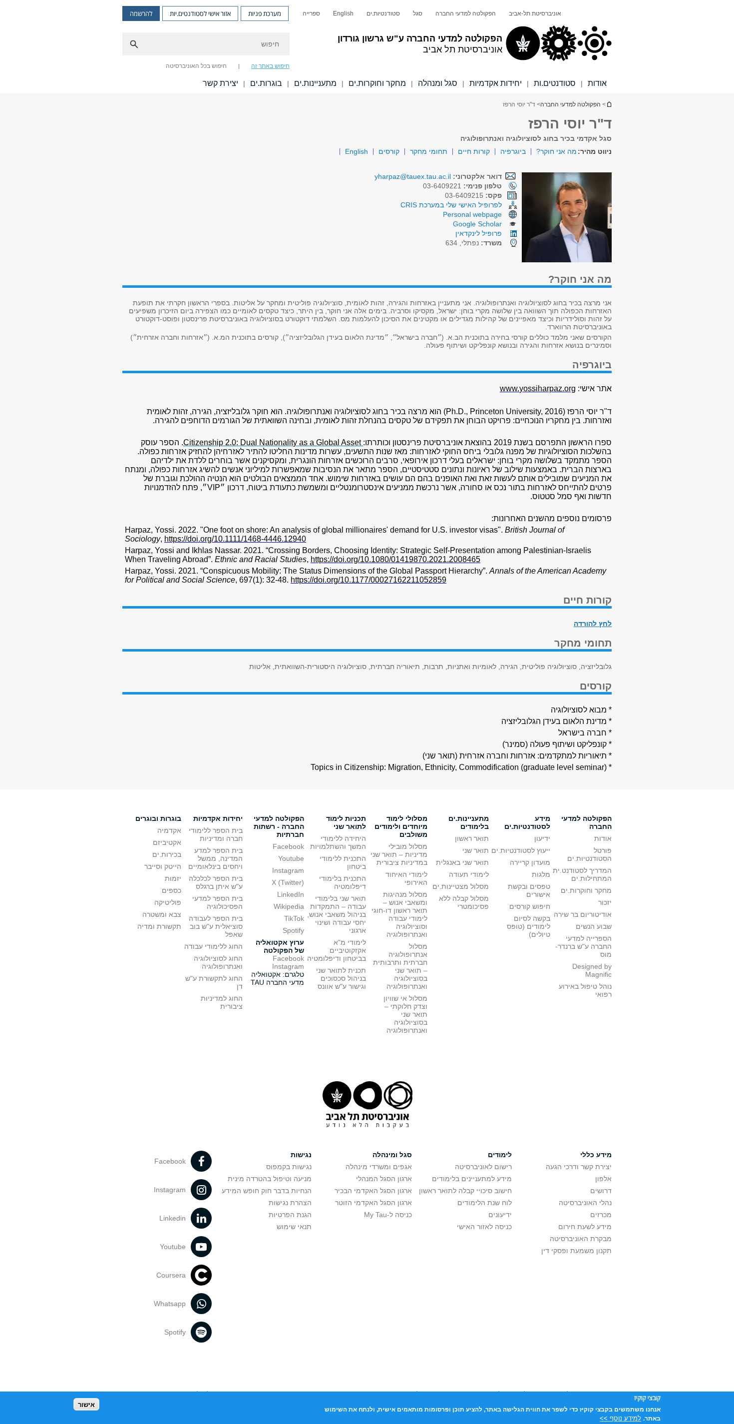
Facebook (288, 846)
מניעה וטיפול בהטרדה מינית (270, 1179)
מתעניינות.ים (315, 83)
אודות (597, 83)
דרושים (601, 1191)
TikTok (294, 918)
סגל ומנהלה (437, 83)
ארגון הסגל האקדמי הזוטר (373, 1203)
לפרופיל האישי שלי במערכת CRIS (451, 205)
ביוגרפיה (513, 151)
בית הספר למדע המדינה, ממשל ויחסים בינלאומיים (215, 858)
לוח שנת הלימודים (484, 1203)
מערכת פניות (264, 13)
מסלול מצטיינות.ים (460, 886)
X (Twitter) (288, 882)
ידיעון (542, 838)
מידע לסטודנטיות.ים (527, 822)
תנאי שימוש (294, 1227)
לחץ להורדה (593, 624)
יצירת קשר (220, 83)
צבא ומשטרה (161, 914)
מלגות (541, 874)
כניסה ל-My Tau (388, 1215)
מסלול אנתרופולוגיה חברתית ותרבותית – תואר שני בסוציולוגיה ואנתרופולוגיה (400, 966)
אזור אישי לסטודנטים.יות (200, 13)
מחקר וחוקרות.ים (377, 83)
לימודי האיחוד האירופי (406, 878)
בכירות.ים (166, 854)
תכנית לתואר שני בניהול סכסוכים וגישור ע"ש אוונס (341, 978)
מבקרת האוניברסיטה (581, 1239)
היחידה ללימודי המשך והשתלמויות (338, 842)
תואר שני (475, 850)
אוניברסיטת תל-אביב (535, 13)
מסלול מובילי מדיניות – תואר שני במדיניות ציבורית (398, 854)
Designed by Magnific (592, 970)
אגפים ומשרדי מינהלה (379, 1167)
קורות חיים (474, 151)
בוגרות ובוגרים (158, 818)
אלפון (603, 1179)
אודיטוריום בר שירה (583, 914)
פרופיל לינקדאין (478, 233)
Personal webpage (472, 214)
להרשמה (141, 13)
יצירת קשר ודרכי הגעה (579, 1167)
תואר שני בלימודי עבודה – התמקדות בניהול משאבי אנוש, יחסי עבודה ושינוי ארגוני (336, 914)
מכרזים (601, 1215)
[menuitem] (535, 13)
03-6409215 (473, 195)
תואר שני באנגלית (462, 862)
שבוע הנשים (594, 926)
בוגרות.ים (266, 83)
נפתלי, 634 (473, 243)
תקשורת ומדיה (159, 926)
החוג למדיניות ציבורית (222, 1002)
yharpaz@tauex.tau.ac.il (412, 176)
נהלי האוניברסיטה (585, 1203)
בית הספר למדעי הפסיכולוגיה (217, 902)
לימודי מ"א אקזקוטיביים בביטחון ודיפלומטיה (336, 950)
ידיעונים (500, 1215)
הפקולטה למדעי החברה (465, 13)
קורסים (388, 151)
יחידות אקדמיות (495, 83)
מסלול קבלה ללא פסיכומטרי (464, 902)
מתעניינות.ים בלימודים (468, 822)
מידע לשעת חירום (585, 1227)
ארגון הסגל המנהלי (384, 1179)
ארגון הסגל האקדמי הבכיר (373, 1191)
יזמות (173, 878)
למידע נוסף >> (620, 1418)
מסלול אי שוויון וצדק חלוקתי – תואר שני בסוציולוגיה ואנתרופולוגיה (405, 1014)
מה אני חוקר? (556, 151)
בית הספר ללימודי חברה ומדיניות (216, 834)
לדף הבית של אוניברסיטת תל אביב (608, 104)
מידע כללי (596, 1155)
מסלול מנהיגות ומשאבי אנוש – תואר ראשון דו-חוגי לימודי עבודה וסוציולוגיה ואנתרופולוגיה (399, 914)
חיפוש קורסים (529, 906)
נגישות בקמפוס (289, 1167)
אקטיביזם (167, 842)
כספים (171, 890)
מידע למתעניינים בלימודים (472, 1179)
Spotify (293, 930)
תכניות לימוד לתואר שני (346, 822)
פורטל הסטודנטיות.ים (589, 854)
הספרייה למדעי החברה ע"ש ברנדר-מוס (583, 946)
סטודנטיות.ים (383, 13)
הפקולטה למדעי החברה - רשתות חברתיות (279, 826)
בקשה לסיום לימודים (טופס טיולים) (528, 926)
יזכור (605, 902)
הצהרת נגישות (290, 1203)
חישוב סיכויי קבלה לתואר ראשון (465, 1191)
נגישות (301, 1155)
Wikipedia (289, 906)
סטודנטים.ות (555, 83)
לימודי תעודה (469, 874)
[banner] (367, 46)
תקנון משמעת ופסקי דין (576, 1251)
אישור (86, 1404)
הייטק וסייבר (162, 866)
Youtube (291, 858)
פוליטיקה (167, 902)
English (343, 13)
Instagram (288, 870)
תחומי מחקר (428, 151)
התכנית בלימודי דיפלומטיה (342, 882)
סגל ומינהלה (392, 1155)
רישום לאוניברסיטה (483, 1167)
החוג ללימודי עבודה (213, 946)
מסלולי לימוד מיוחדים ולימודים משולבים (400, 826)
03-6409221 (462, 186)
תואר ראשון (472, 838)
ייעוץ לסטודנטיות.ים (520, 850)
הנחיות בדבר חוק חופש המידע (267, 1191)
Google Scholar (477, 224)
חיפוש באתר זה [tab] (270, 65)
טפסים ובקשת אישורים (529, 890)
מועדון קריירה (530, 862)
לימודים (500, 1155)
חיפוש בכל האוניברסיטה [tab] (196, 65)
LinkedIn (290, 894)
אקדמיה (169, 830)
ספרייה (311, 13)
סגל (417, 13)
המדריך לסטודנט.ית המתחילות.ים (582, 874)
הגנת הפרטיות (290, 1215)
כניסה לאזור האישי (484, 1227)
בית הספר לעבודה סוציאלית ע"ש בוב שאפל (216, 926)
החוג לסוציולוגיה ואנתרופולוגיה (218, 962)
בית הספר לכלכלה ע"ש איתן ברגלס (216, 882)
